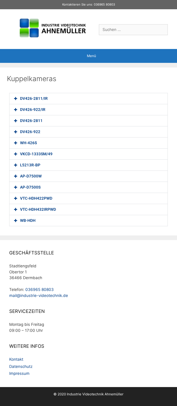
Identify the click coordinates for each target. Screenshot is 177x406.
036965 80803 (104, 4)
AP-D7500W (31, 176)
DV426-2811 (31, 120)
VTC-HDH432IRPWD (38, 209)
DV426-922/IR (32, 109)
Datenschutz (20, 366)
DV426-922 (30, 131)
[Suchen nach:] (133, 29)
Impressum (19, 373)
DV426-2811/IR (34, 98)
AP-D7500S (30, 187)
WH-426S (28, 142)
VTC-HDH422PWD (36, 198)
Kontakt (16, 359)
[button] (88, 98)
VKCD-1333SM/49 (36, 154)
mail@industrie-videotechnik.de (38, 295)
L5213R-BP (30, 165)
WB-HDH (27, 220)
